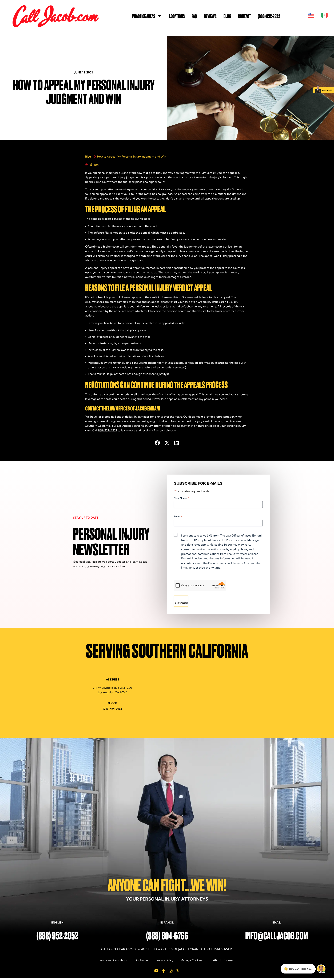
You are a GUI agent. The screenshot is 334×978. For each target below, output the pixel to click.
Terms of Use (240, 563)
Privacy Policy (217, 563)
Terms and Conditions (113, 960)
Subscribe (181, 603)
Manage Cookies (191, 960)
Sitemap (229, 960)
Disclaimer (141, 960)
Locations (177, 16)
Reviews (210, 16)
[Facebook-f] (163, 971)
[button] (157, 443)
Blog (227, 16)
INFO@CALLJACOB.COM (276, 935)
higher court (157, 181)
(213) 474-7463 (112, 708)
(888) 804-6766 (167, 935)
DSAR (213, 960)
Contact (244, 16)
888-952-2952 (107, 430)
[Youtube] (156, 971)
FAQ (194, 16)
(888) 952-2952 (269, 16)
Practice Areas (143, 16)
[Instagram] (171, 971)
